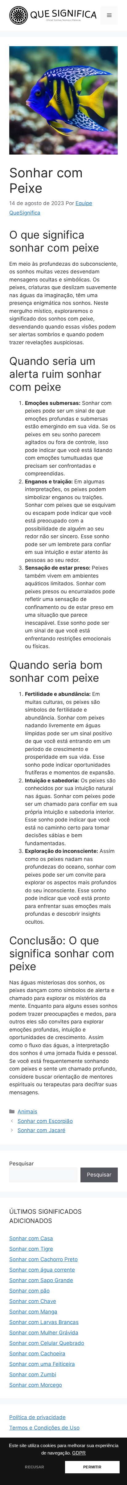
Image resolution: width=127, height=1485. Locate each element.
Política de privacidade (37, 1417)
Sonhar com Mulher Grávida (43, 1333)
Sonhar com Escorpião (45, 1121)
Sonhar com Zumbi (32, 1374)
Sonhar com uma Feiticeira (42, 1364)
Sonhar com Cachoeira (37, 1353)
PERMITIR (92, 1467)
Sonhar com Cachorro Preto (43, 1259)
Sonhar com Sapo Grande (41, 1280)
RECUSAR (34, 1467)
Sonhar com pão (29, 1291)
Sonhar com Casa (31, 1238)
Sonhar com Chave (32, 1301)
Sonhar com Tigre (31, 1249)
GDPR (79, 1453)
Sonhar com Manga (33, 1312)
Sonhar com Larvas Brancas (44, 1322)
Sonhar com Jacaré (41, 1130)
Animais (27, 1111)
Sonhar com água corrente (42, 1270)
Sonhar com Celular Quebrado (46, 1343)
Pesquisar (21, 1163)
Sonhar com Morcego (35, 1385)
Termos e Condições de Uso (44, 1428)
